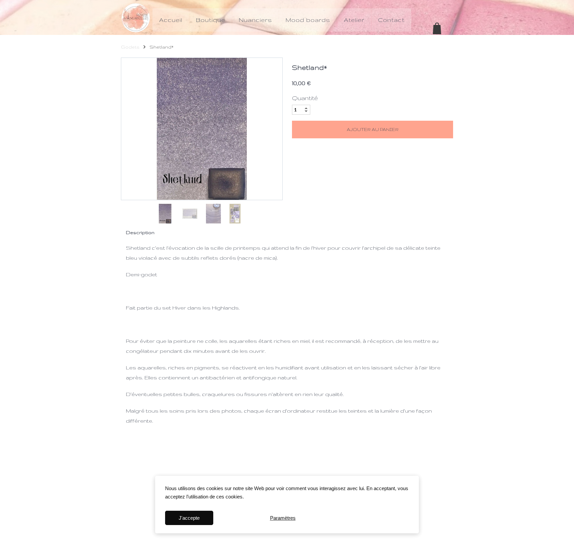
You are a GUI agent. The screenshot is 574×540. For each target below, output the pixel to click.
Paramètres (283, 518)
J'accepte (189, 518)
